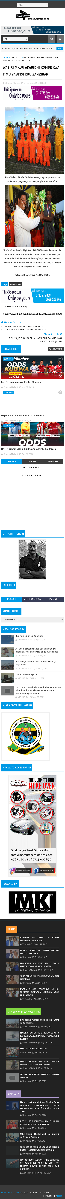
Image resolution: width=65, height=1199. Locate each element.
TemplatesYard (33, 1188)
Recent (11, 599)
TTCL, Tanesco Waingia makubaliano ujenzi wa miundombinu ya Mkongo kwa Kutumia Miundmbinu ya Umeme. (38, 690)
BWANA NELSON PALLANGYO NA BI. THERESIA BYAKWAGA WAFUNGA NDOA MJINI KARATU (39, 992)
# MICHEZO (15, 284)
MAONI (53, 599)
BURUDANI (8, 359)
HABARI (49, 48)
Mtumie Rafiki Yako (14, 306)
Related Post (11, 349)
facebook (53, 461)
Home (6, 57)
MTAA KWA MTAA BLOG (11, 1193)
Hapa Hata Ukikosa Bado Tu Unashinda (22, 415)
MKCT (59, 1196)
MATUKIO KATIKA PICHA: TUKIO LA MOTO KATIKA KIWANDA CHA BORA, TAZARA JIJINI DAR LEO (39, 1036)
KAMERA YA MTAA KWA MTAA (23, 1011)
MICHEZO (16, 57)
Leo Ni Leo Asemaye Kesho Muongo (21, 382)
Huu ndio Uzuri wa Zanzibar (29, 636)
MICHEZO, (42, 82)
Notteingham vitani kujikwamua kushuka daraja (28, 449)
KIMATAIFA (13, 1094)
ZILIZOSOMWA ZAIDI (32, 600)
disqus (32, 461)
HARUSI (11, 929)
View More (57, 348)
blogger (11, 461)
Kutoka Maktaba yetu (26, 674)
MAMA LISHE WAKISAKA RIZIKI (33, 1049)
